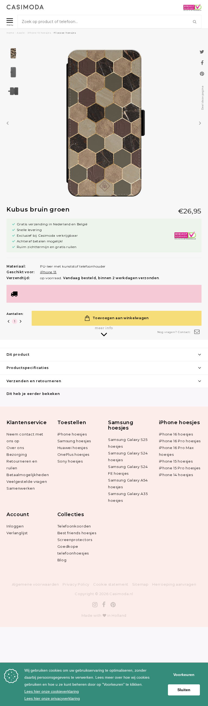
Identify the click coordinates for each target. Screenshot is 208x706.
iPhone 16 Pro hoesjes (180, 441)
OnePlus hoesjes (73, 454)
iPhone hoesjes (72, 434)
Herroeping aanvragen (174, 584)
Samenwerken (20, 488)
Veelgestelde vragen (26, 481)
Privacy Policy (76, 584)
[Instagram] (95, 604)
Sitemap (140, 584)
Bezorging (16, 454)
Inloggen (15, 526)
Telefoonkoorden (74, 526)
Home (10, 32)
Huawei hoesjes (72, 448)
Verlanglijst (17, 533)
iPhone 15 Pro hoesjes (180, 468)
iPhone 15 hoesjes (176, 461)
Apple (21, 32)
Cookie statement (110, 584)
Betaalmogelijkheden (27, 475)
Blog (62, 560)
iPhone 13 (48, 272)
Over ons (15, 448)
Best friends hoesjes (76, 533)
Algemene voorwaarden (35, 584)
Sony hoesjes (70, 461)
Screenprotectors (74, 539)
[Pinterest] (113, 604)
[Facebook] (104, 604)
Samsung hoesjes (74, 441)
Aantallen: (15, 314)
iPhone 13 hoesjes (39, 32)
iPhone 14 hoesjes (176, 475)
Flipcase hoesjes (65, 32)
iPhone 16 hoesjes (176, 434)
